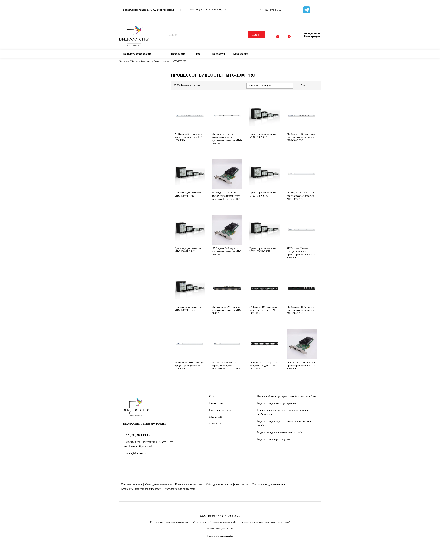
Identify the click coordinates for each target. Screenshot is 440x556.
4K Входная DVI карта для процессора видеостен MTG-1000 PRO (227, 251)
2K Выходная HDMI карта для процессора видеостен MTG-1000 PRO (300, 310)
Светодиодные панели (158, 484)
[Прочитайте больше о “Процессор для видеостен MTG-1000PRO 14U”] (184, 243)
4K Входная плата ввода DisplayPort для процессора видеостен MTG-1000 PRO (226, 195)
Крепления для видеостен (179, 488)
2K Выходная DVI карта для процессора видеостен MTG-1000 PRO (227, 310)
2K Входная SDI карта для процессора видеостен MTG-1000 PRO (189, 137)
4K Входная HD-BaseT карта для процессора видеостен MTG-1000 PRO (301, 137)
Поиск (256, 34)
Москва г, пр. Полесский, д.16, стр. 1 (209, 9)
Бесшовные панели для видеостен (141, 488)
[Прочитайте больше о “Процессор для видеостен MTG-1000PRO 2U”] (259, 128)
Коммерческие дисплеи (189, 484)
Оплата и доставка (220, 409)
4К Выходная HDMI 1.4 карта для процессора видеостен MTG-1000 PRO (226, 365)
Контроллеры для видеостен (268, 484)
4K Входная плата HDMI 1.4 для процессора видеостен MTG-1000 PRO (301, 195)
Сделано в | (220, 536)
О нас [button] (196, 54)
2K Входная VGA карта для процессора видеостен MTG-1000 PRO (264, 365)
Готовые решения (131, 484)
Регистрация (312, 36)
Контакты (218, 54)
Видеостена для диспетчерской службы (280, 432)
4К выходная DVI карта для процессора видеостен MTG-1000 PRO (302, 365)
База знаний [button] (240, 54)
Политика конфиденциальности (220, 528)
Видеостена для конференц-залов (276, 403)
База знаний (216, 416)
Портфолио (178, 54)
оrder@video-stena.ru (137, 453)
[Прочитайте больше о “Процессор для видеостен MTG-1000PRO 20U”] (259, 243)
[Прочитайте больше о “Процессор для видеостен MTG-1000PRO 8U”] (259, 187)
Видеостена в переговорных (273, 439)
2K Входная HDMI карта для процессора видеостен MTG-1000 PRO (189, 365)
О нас (212, 396)
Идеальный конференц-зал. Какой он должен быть (286, 396)
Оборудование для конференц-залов (227, 484)
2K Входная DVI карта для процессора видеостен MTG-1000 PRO (264, 310)
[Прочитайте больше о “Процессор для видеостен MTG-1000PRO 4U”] (184, 187)
